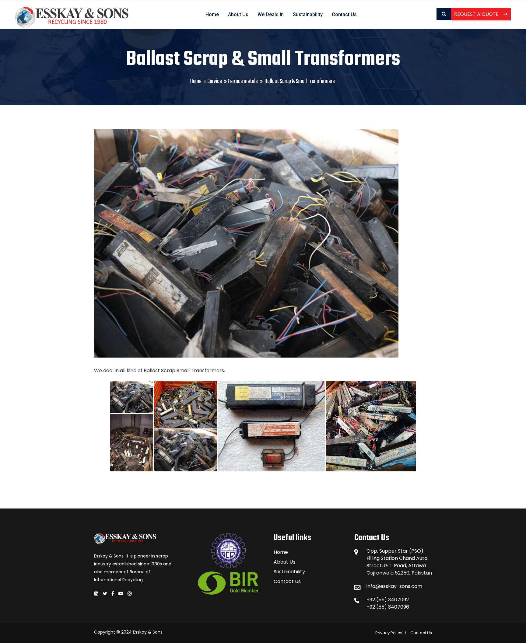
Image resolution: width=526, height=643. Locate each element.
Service (214, 81)
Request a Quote (477, 14)
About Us (238, 14)
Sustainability (308, 14)
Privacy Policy (388, 633)
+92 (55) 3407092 (387, 599)
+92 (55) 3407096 (387, 606)
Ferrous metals (243, 81)
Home (212, 14)
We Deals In (271, 14)
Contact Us (344, 14)
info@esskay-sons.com (394, 586)
